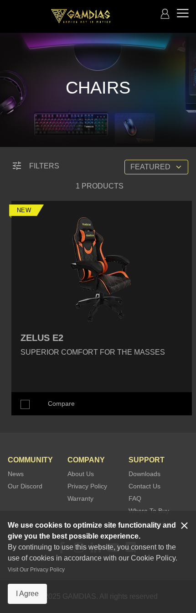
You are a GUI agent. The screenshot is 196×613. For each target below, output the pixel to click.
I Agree (27, 593)
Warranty (80, 498)
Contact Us (144, 486)
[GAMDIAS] (80, 16)
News (16, 473)
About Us (80, 473)
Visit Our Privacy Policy (36, 569)
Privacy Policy (87, 486)
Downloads (144, 473)
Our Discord (25, 486)
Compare (61, 403)
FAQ (135, 498)
